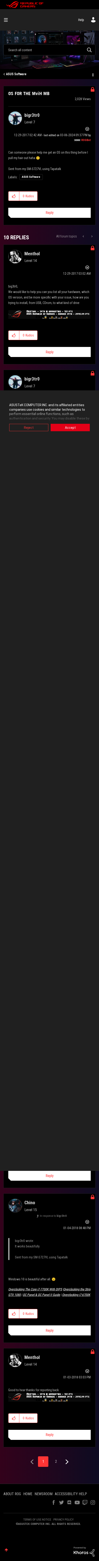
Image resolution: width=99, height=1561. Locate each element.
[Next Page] (66, 1462)
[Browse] (7, 20)
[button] (14, 196)
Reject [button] (29, 427)
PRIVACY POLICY (63, 1519)
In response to (53, 1215)
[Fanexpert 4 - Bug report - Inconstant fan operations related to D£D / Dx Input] (91, 236)
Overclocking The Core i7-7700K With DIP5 (35, 1289)
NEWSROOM (43, 1494)
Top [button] (6, 1550)
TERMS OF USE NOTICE (37, 1519)
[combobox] (49, 49)
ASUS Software (16, 74)
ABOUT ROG (12, 1494)
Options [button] (93, 74)
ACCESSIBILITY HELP (71, 1494)
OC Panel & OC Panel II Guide (41, 1295)
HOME (27, 1494)
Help (81, 20)
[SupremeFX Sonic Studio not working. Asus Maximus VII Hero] (84, 236)
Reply (50, 212)
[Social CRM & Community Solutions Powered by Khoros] (84, 1551)
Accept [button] (70, 427)
